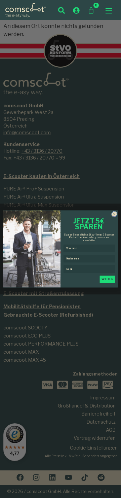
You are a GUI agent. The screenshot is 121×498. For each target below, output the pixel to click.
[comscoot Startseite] (25, 10)
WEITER (107, 279)
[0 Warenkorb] (91, 10)
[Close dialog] (114, 214)
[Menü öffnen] (109, 10)
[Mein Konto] (76, 10)
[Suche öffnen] (61, 10)
